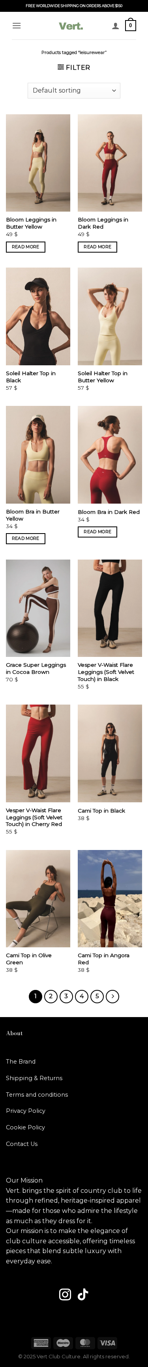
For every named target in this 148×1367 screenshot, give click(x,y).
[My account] (116, 25)
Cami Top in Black (101, 810)
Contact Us (21, 1144)
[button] (16, 25)
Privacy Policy (25, 1110)
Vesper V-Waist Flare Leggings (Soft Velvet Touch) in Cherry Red (34, 817)
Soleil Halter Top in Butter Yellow (102, 376)
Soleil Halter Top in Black (31, 376)
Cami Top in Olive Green (29, 958)
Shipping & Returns (34, 1078)
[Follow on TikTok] (83, 1295)
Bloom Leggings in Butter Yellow (31, 223)
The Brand (21, 1061)
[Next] (112, 996)
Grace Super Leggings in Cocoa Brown (36, 668)
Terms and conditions (37, 1094)
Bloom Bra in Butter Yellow (33, 515)
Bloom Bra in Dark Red (109, 512)
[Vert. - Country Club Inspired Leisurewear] (71, 25)
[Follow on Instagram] (65, 1295)
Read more (25, 246)
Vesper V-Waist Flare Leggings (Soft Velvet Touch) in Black (106, 672)
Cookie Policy (25, 1127)
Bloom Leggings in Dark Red (103, 223)
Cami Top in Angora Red (103, 958)
